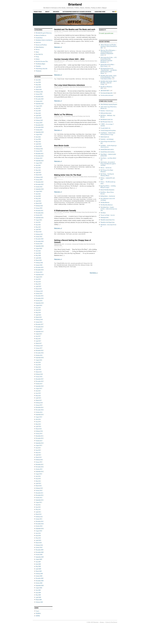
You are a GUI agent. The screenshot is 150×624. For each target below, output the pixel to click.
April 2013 (38, 455)
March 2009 (39, 571)
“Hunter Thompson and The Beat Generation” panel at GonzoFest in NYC (109, 46)
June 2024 (38, 139)
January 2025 (39, 122)
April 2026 (38, 87)
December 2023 (39, 153)
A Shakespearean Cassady (65, 210)
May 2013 (38, 452)
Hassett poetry (68, 232)
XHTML (38, 616)
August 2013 (39, 445)
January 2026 (39, 94)
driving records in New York (74, 265)
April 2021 (38, 229)
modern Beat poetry (61, 234)
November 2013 (39, 438)
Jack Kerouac (72, 51)
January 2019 (39, 293)
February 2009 (39, 573)
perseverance (75, 234)
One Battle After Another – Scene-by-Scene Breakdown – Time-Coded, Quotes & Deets (109, 77)
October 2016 (39, 355)
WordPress (38, 613)
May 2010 (38, 538)
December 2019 (39, 267)
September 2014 (40, 414)
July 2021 (38, 222)
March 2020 (39, 260)
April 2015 (38, 398)
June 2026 (38, 82)
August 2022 (39, 191)
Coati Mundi (78, 195)
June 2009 (38, 564)
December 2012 (39, 464)
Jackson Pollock (67, 136)
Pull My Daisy (70, 137)
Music (37, 52)
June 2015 (38, 393)
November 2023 (39, 156)
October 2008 (39, 583)
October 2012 (39, 469)
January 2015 (39, 405)
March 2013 (39, 457)
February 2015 (39, 402)
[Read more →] (58, 47)
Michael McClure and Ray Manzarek (84, 136)
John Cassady (85, 78)
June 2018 (38, 310)
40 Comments (68, 176)
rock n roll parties (77, 106)
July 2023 (38, 165)
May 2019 (38, 284)
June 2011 (38, 507)
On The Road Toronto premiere (81, 202)
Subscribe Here (100, 11)
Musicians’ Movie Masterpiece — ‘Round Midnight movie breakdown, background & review (108, 52)
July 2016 (38, 362)
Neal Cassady (81, 52)
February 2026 (39, 92)
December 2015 (39, 379)
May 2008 (38, 595)
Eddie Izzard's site (105, 137)
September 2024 (40, 132)
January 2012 (39, 490)
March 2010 (39, 542)
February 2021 (39, 234)
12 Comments (67, 116)
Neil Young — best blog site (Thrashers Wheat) (107, 174)
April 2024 (38, 144)
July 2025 (38, 108)
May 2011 (38, 509)
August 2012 (39, 474)
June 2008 (38, 592)
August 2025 (39, 106)
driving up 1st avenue (85, 265)
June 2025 (38, 110)
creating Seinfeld (60, 51)
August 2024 (39, 134)
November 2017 (39, 326)
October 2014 (39, 412)
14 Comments (65, 87)
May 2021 (38, 227)
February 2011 (39, 516)
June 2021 (38, 224)
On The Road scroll (62, 137)
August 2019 (39, 277)
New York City (39, 54)
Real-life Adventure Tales (42, 61)
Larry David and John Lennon (63, 52)
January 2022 (39, 208)
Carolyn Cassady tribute (70, 78)
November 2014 (39, 410)
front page (38, 11)
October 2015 (39, 383)
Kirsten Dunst (85, 197)
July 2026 (38, 80)
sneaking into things (62, 204)
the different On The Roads (72, 204)
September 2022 (40, 189)
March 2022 (39, 203)
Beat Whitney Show (80, 134)
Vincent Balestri (70, 168)
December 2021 (39, 210)
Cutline (107, 622)
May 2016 (38, 367)
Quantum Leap (89, 167)
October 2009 (39, 554)
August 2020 (39, 248)
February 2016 (39, 374)
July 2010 (38, 533)
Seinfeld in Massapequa (90, 52)
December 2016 (39, 350)
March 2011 (39, 514)
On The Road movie (74, 167)
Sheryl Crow (84, 106)
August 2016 (39, 360)
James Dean (73, 136)
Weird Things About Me (41, 68)
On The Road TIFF (70, 202)
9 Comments (65, 31)
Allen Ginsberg (60, 134)
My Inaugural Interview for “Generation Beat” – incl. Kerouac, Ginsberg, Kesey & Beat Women (109, 71)
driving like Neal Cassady (62, 265)
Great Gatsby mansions (85, 104)
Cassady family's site (105, 128)
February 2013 (39, 459)
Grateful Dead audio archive (107, 149)
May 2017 (38, 338)
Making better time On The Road (67, 175)
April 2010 (38, 540)
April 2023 (38, 172)
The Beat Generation (89, 137)
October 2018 (39, 300)
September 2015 (40, 386)
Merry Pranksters (40, 47)
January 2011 (39, 519)
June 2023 (38, 167)
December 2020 (39, 239)
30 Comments (67, 147)
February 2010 (39, 545)
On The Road (89, 199)
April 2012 (38, 483)
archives (56, 11)
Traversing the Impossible (107, 93)
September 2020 (40, 246)
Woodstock (38, 71)
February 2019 (39, 291)
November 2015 (39, 381)
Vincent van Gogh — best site (108, 215)
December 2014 (39, 407)
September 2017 (40, 331)
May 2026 (38, 84)
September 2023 (40, 160)
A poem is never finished (62, 195)
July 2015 (38, 391)
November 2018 (39, 298)
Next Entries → (94, 273)
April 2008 (38, 597)
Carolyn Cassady (60, 78)
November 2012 (39, 467)
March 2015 (39, 400)
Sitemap (102, 622)
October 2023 (39, 158)
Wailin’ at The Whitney (63, 114)
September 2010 (40, 528)
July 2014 (38, 419)
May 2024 (38, 141)
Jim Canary (78, 197)
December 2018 (39, 296)
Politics (37, 59)
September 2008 (40, 585)
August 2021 (39, 220)
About (47, 11)
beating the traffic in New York (63, 263)
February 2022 (39, 205)
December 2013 (39, 436)
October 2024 (39, 130)
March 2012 (39, 485)
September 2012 (40, 471)
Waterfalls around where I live (108, 220)
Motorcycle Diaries (62, 199)
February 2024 (39, 148)
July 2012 (38, 476)
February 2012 (39, 488)
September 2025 (40, 103)
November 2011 (39, 495)
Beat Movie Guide (61, 146)
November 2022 (39, 184)
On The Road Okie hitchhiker (78, 201)
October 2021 (39, 215)
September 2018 (40, 303)
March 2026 (39, 89)
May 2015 (38, 395)
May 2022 (38, 198)
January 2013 (39, 462)
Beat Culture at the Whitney (70, 134)
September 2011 (40, 500)
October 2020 (39, 243)
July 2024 (38, 137)
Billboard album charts (106, 113)
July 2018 (38, 307)
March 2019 (39, 289)
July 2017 (38, 336)
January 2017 (39, 348)
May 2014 (38, 424)
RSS (113, 11)
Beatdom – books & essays (107, 110)
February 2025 (39, 120)
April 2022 (38, 201)
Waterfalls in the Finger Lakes (108, 222)
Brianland (75, 4)
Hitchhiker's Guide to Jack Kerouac (44, 40)
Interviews (38, 42)
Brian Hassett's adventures (67, 104)
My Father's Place (62, 106)
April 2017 (38, 341)
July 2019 (38, 279)
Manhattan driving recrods (63, 266)
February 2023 (39, 177)
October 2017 (39, 329)
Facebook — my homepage (107, 139)
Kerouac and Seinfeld (86, 51)
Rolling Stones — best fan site (108, 196)
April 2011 (38, 512)
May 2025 (38, 113)
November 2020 (39, 241)
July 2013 (38, 447)
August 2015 (39, 388)
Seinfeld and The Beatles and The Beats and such (74, 29)
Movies (37, 49)
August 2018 (39, 305)
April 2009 (38, 569)
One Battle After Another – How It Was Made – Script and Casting (109, 82)
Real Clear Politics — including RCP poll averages (108, 186)
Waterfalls (38, 66)
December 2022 (39, 182)
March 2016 (39, 372)
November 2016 (39, 353)
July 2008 (38, 590)
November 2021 (39, 213)
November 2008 (39, 580)
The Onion (103, 212)
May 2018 (38, 312)
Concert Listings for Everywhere (108, 130)
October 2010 (39, 526)
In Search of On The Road (64, 197)
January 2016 (39, 376)
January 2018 (39, 322)
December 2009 (39, 550)
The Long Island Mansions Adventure (69, 85)
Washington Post (105, 217)
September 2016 (40, 357)
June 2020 (38, 253)
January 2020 (39, 265)
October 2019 (39, 272)
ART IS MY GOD (105, 90)
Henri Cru (67, 51)
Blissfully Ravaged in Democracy (44, 33)
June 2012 (38, 478)
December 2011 (39, 493)
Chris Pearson (114, 622)
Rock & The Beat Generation (107, 189)
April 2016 (38, 369)
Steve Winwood (91, 106)
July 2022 (38, 194)
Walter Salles (77, 168)
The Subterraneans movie (61, 168)
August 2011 (39, 502)
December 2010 (39, 521)
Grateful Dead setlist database (107, 152)
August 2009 (39, 559)
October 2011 (39, 497)
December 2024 (39, 125)
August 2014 (39, 417)
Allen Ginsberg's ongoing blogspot (109, 104)
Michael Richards (74, 52)
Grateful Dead (39, 37)
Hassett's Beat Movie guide (84, 165)
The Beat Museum (105, 202)
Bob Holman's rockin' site (107, 119)
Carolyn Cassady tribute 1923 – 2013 (69, 59)
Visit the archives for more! (107, 95)
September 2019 (40, 274)
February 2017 (39, 345)
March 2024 (39, 146)
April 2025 (38, 115)
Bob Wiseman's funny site (107, 122)
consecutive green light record (77, 263)
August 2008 (39, 588)
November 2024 (39, 127)
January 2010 (39, 547)
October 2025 (39, 101)
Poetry (37, 56)
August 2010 (39, 531)
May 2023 (38, 170)
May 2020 (38, 255)
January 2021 (39, 236)
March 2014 (39, 429)
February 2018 (39, 319)
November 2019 (39, 269)
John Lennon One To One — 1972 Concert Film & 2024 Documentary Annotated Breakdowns (109, 60)
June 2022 (38, 196)
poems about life (82, 234)
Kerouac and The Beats (41, 45)
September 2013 (40, 443)
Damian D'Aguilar (86, 195)
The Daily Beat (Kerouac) (107, 205)
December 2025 (39, 96)
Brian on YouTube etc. (41, 35)
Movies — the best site (106, 167)
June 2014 (38, 421)
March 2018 (39, 317)
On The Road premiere (89, 201)
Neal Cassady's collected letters (79, 199)
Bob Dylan (59, 104)
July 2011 (38, 504)
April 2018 (38, 315)
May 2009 (38, 566)
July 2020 (38, 251)
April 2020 (38, 258)
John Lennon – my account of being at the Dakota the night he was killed (108, 163)
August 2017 (39, 334)
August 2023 (39, 163)
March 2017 (39, 343)
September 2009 (40, 557)
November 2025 (39, 99)
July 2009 (38, 561)
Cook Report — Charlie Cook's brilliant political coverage (108, 133)
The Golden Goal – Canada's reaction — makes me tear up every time (109, 208)
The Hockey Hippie (40, 64)
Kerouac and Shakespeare (83, 232)
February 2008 (39, 602)
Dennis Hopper (88, 134)
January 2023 (39, 179)
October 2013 (39, 440)
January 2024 (39, 151)
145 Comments (69, 61)
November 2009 (39, 552)
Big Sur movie (67, 165)
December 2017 (39, 324)
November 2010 (39, 523)
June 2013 (38, 450)
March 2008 (39, 599)
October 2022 (39, 186)
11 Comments (68, 244)
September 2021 (40, 217)
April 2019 (38, 286)
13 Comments (66, 212)
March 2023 (39, 175)
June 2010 (38, 535)
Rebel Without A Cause (79, 137)
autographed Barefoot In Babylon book (77, 11)
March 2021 (39, 231)
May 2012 (38, 481)
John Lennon (78, 51)
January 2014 (39, 433)
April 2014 (38, 426)
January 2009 (39, 576)
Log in (37, 611)
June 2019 (38, 281)
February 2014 (39, 431)
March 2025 (39, 118)
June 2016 (38, 364)
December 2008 (39, 578)
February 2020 (39, 262)
